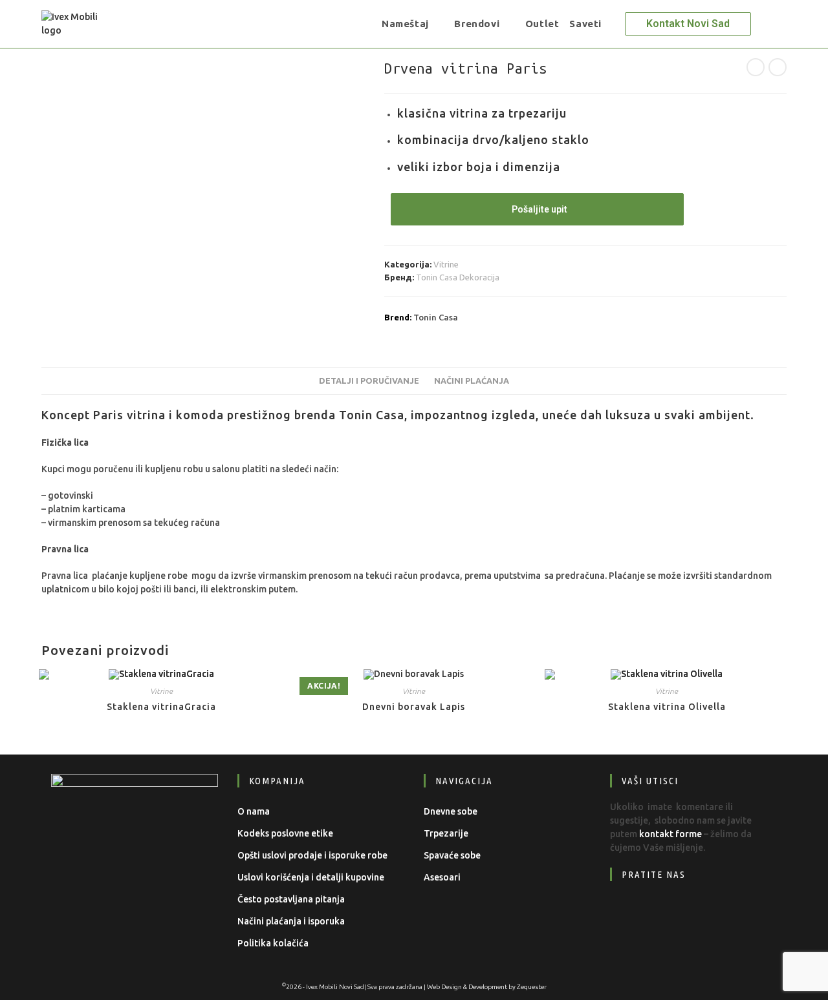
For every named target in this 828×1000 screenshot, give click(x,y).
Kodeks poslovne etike (285, 833)
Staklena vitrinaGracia (161, 707)
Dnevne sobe (450, 811)
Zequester (532, 986)
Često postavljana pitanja (291, 899)
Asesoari (442, 877)
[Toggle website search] (616, 24)
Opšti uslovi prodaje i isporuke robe (312, 855)
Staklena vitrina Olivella (667, 707)
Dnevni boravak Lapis (413, 707)
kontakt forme (670, 834)
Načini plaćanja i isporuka (291, 921)
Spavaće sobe (452, 855)
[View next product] (777, 67)
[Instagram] (669, 914)
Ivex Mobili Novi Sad (335, 986)
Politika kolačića (273, 943)
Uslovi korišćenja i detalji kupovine (310, 877)
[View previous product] (755, 67)
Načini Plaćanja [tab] (471, 380)
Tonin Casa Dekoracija (457, 277)
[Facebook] (630, 914)
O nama (253, 811)
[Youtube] (708, 914)
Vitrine (446, 264)
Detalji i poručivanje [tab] (369, 380)
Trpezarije (446, 833)
